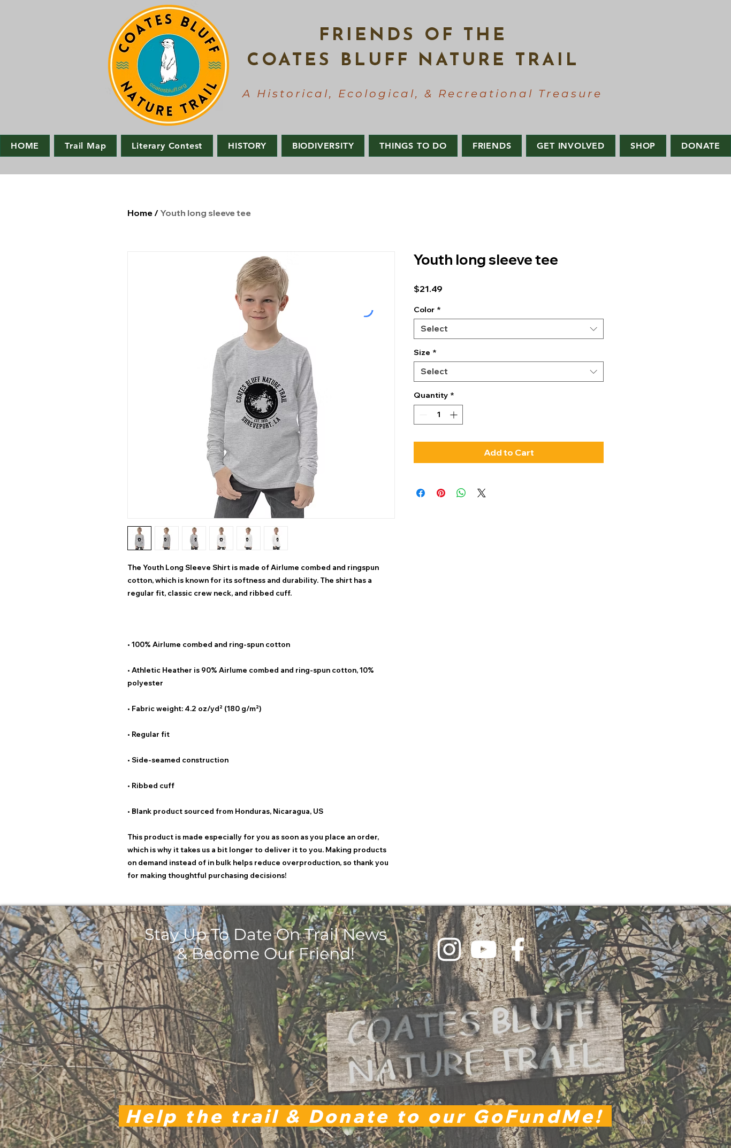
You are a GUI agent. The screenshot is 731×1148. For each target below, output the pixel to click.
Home (140, 212)
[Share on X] (481, 493)
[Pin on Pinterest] (441, 493)
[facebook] (518, 949)
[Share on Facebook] (420, 493)
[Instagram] (449, 949)
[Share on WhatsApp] (461, 493)
